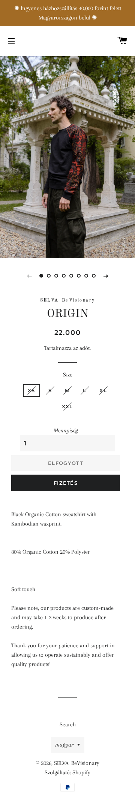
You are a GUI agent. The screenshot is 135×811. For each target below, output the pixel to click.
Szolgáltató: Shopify (67, 772)
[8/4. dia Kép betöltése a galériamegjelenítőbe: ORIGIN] (64, 275)
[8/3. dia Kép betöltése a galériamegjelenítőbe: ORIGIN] (56, 275)
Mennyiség (66, 430)
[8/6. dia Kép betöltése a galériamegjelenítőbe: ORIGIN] (78, 275)
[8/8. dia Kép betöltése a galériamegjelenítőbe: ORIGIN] (94, 275)
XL (103, 390)
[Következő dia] (106, 275)
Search (68, 724)
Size (67, 374)
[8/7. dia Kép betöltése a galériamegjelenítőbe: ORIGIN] (86, 275)
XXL (67, 406)
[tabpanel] (67, 156)
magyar (64, 744)
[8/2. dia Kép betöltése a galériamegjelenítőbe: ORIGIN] (48, 275)
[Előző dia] (29, 275)
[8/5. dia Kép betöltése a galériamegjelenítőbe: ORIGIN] (71, 275)
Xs (31, 390)
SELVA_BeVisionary (76, 763)
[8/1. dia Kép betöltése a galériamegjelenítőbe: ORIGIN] (41, 275)
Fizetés (66, 483)
